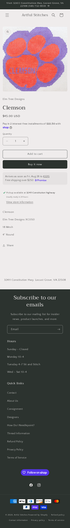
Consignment (15, 409)
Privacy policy (38, 520)
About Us (12, 401)
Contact (11, 392)
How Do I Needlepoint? (21, 425)
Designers (13, 417)
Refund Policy (15, 441)
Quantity (7, 134)
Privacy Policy (15, 449)
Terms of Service (17, 457)
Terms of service (56, 520)
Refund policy (58, 515)
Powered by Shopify (38, 515)
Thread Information (18, 433)
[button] (7, 15)
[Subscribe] (59, 329)
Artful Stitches (21, 515)
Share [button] (10, 245)
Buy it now (35, 164)
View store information (19, 202)
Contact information (18, 520)
